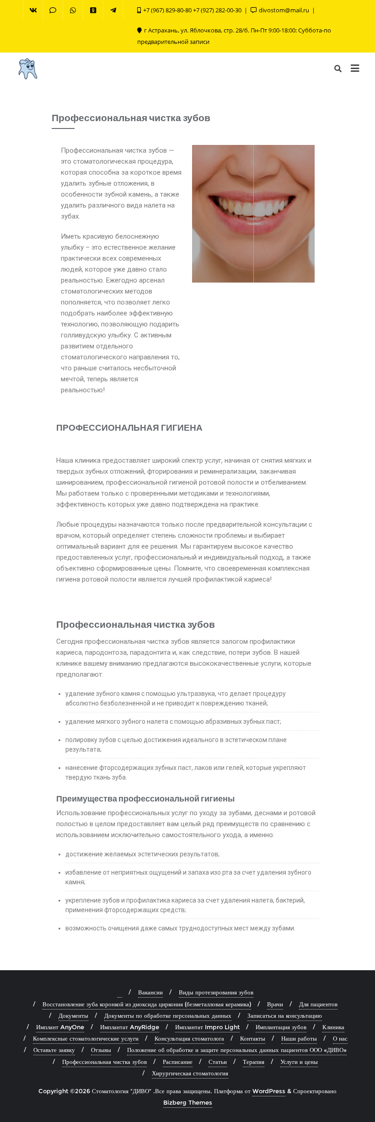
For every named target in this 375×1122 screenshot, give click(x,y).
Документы (73, 1015)
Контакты (252, 1038)
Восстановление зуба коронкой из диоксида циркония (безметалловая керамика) (147, 1004)
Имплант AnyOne (60, 1027)
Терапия (253, 1061)
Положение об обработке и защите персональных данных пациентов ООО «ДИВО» (237, 1049)
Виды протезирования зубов (216, 992)
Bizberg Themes (187, 1102)
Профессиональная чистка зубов (104, 1061)
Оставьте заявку (54, 1049)
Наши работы (299, 1038)
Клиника (333, 1027)
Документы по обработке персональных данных (167, 1015)
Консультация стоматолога (189, 1038)
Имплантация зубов (281, 1027)
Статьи (218, 1061)
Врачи (275, 1004)
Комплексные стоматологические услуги (86, 1038)
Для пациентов (318, 1004)
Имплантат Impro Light (207, 1027)
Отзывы (101, 1049)
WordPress (268, 1091)
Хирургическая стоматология (190, 1073)
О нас (340, 1038)
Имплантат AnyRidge (129, 1027)
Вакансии (150, 992)
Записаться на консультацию (284, 1015)
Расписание (178, 1061)
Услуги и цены (299, 1061)
